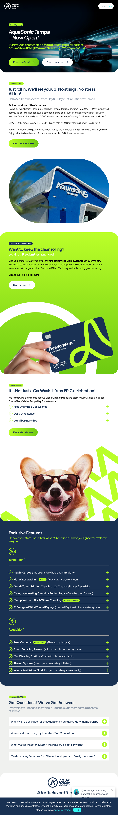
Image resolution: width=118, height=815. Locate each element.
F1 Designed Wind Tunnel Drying (57, 607)
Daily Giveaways (24, 413)
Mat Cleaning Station (44, 656)
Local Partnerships (25, 420)
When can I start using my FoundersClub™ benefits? (42, 733)
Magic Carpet (44, 572)
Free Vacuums (42, 642)
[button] (106, 6)
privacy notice (63, 809)
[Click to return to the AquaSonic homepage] (11, 6)
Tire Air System (42, 663)
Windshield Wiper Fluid (47, 670)
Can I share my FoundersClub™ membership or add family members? (53, 756)
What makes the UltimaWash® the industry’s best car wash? (47, 744)
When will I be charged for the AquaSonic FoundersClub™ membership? (54, 721)
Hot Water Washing (46, 579)
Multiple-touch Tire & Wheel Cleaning (46, 600)
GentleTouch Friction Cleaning (52, 586)
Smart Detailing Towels (47, 649)
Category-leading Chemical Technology (53, 593)
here (82, 133)
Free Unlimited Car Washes (30, 406)
